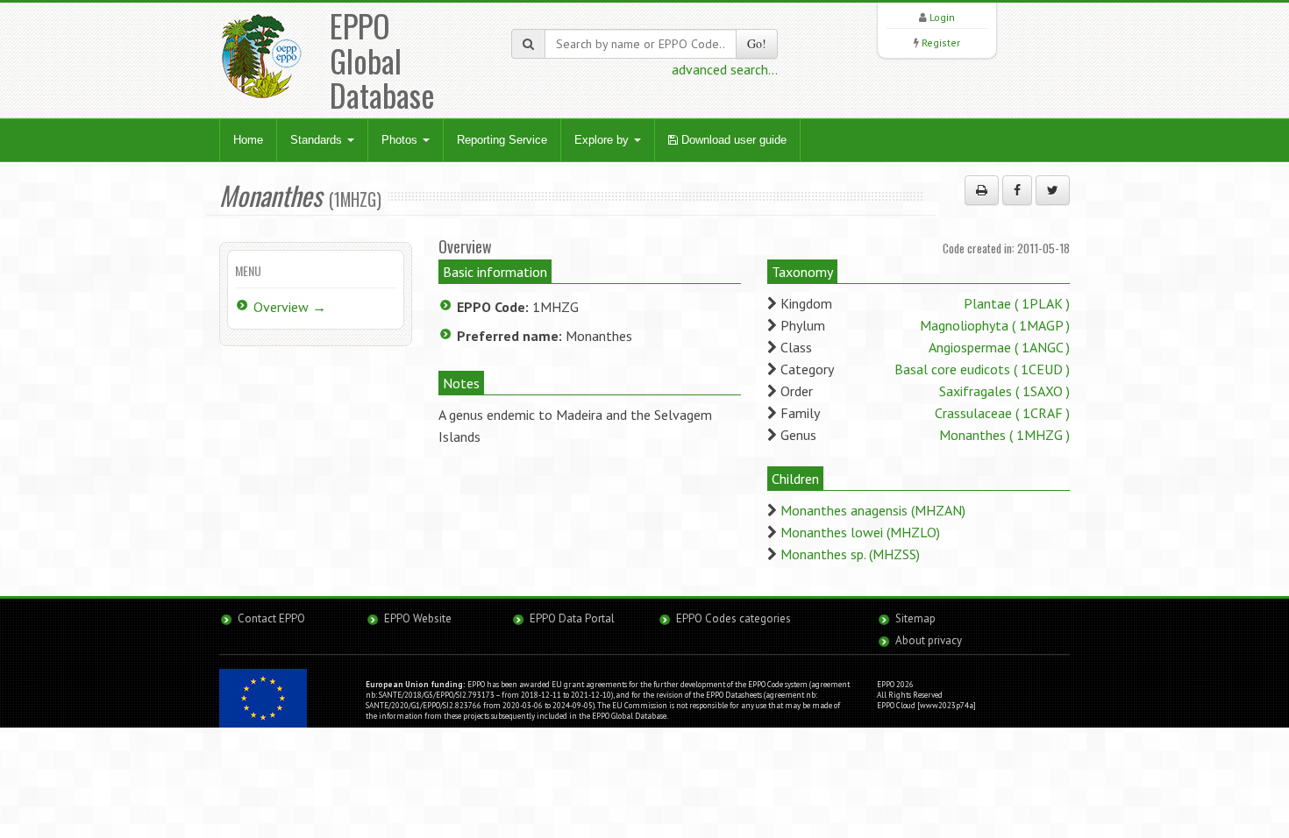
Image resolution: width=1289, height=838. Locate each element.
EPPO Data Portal (572, 618)
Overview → (289, 307)
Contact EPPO (271, 618)
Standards (317, 139)
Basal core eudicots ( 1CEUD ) (982, 369)
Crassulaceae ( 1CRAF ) (1002, 413)
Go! (756, 43)
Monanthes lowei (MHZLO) (860, 532)
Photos (401, 139)
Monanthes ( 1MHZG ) (1004, 435)
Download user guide (732, 139)
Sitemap (915, 618)
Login (942, 17)
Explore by (603, 139)
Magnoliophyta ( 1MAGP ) (995, 325)
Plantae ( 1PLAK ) (1017, 303)
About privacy (928, 640)
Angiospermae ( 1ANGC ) (999, 347)
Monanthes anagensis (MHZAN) (872, 510)
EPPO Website (418, 618)
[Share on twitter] (1053, 190)
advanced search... (725, 69)
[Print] (982, 190)
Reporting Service (502, 139)
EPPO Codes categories (733, 618)
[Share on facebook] (1017, 190)
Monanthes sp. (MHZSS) (850, 554)
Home (248, 139)
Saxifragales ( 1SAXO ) (1004, 391)
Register (941, 42)
